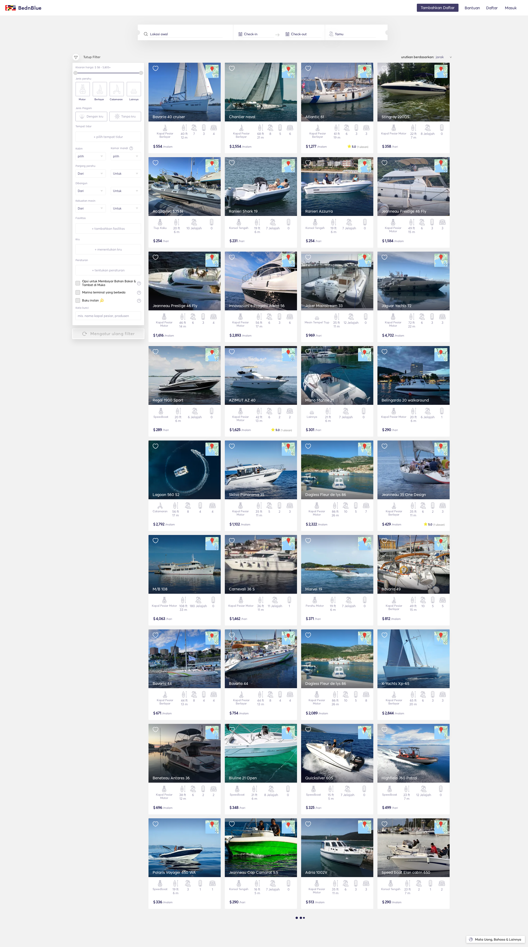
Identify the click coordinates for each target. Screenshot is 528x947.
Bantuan (472, 7)
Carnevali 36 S (242, 589)
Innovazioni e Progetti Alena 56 (257, 305)
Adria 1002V (316, 872)
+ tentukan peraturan (108, 270)
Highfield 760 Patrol (399, 777)
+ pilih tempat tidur (108, 137)
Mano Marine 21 (319, 400)
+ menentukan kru (108, 249)
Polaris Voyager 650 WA (174, 872)
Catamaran (116, 99)
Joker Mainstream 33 (324, 305)
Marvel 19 (313, 589)
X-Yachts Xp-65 (395, 683)
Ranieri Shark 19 (243, 211)
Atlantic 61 (314, 116)
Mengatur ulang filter (112, 333)
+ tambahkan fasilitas (108, 228)
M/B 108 (160, 589)
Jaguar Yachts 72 (396, 305)
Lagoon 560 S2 (166, 494)
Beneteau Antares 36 (171, 777)
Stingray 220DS (395, 116)
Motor (82, 99)
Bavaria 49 (391, 589)
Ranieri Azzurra (319, 211)
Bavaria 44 (162, 683)
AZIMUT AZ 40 (242, 400)
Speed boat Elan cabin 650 (406, 872)
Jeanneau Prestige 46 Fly (404, 211)
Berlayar (99, 99)
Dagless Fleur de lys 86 (325, 494)
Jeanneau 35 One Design (404, 494)
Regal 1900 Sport (168, 400)
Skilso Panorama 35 (246, 494)
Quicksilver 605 (319, 777)
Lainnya (133, 99)
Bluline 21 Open (243, 777)
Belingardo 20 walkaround (405, 400)
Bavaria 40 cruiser (169, 116)
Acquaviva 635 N (168, 211)
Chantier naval (242, 116)
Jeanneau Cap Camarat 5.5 (253, 872)
